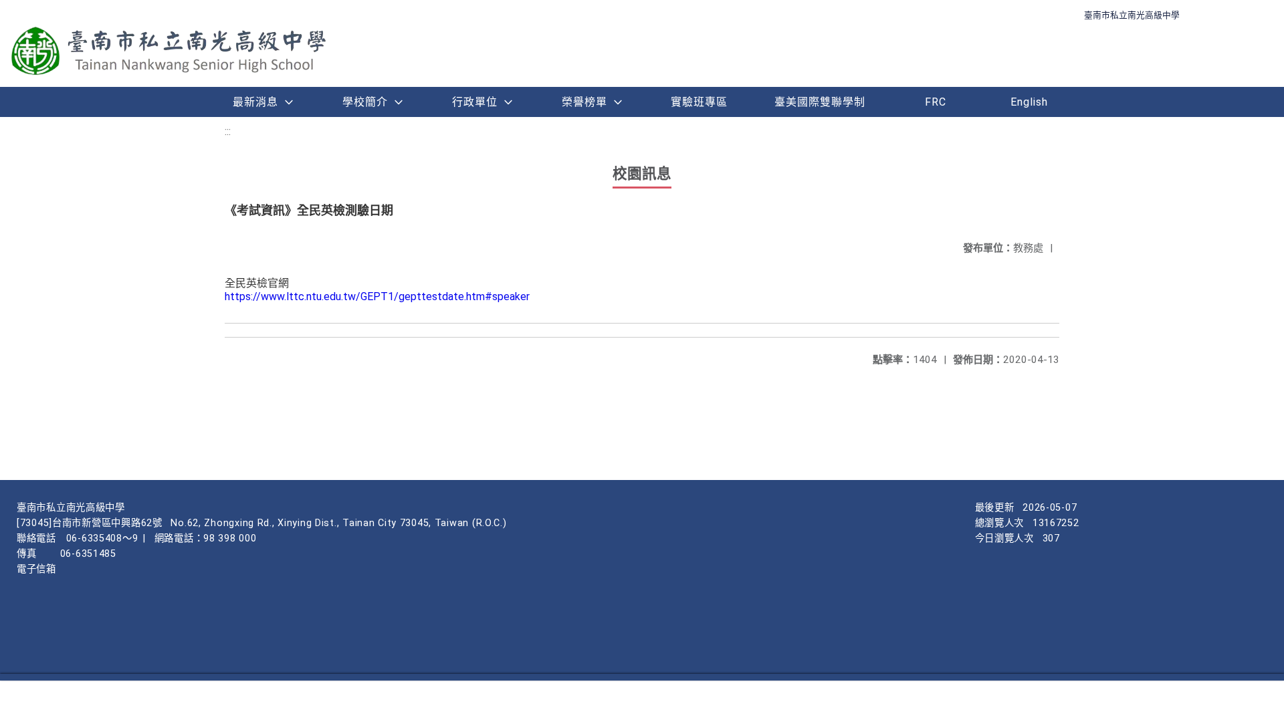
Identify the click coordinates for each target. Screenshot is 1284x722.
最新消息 (255, 102)
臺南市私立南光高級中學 (1132, 15)
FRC (935, 102)
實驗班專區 (699, 102)
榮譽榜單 (584, 102)
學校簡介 (365, 102)
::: (228, 131)
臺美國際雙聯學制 (819, 102)
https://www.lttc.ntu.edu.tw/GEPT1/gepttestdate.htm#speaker (377, 296)
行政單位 (475, 102)
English (1029, 102)
